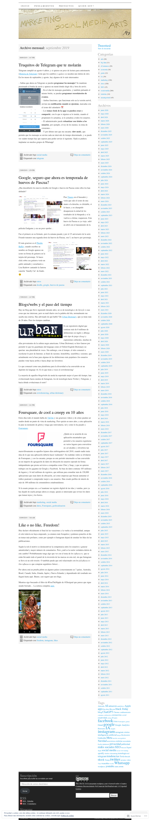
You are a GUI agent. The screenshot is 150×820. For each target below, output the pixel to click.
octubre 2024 (105, 173)
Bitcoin (112, 709)
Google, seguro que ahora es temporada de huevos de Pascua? (53, 180)
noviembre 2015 (106, 520)
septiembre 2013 (106, 607)
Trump (107, 760)
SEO (102, 87)
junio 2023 (104, 219)
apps (100, 709)
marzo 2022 (105, 264)
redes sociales (106, 747)
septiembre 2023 (106, 215)
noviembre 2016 (106, 478)
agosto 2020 (105, 327)
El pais (114, 718)
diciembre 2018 (106, 394)
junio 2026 (104, 110)
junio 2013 (104, 618)
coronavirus (117, 714)
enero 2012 (105, 677)
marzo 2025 (105, 156)
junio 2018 (104, 411)
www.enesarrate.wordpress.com (96, 783)
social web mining (122, 751)
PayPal (100, 744)
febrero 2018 (105, 425)
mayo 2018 (105, 415)
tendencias (113, 756)
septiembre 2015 (106, 527)
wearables (105, 763)
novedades (127, 741)
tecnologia (122, 753)
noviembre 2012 (106, 642)
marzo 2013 (105, 628)
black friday (122, 709)
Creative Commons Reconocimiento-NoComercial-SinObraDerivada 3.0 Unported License (101, 786)
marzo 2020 (105, 345)
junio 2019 (104, 373)
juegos (119, 735)
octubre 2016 (105, 481)
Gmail (100, 725)
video (129, 760)
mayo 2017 (105, 457)
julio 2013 (104, 614)
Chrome (116, 712)
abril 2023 (104, 226)
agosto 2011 (105, 695)
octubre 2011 (105, 688)
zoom (121, 766)
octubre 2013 (105, 604)
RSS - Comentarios (29, 803)
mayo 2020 (105, 338)
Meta (109, 738)
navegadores (122, 738)
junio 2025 (104, 145)
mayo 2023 (105, 222)
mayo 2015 (105, 537)
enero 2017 (105, 471)
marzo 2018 (105, 422)
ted (128, 753)
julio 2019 (104, 369)
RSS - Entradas (28, 801)
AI (106, 706)
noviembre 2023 (106, 208)
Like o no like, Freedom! (39, 525)
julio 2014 (104, 572)
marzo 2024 (105, 194)
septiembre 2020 (106, 324)
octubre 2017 (105, 439)
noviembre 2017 (106, 436)
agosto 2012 (105, 653)
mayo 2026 (105, 113)
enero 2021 (105, 310)
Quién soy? (86, 6)
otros (39, 281)
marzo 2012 (105, 670)
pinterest (106, 744)
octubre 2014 (105, 562)
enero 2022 (105, 271)
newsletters (111, 741)
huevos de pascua (57, 284)
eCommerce (105, 66)
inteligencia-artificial (107, 734)
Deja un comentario (82, 154)
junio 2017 (104, 453)
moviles (115, 738)
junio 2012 (104, 660)
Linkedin (102, 737)
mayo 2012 (105, 663)
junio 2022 (104, 254)
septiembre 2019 (106, 366)
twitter (115, 759)
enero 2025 (105, 163)
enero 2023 (105, 236)
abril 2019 (104, 380)
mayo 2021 (105, 296)
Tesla (122, 756)
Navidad (102, 741)
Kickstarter (125, 735)
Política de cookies (67, 815)
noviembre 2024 (106, 170)
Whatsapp (121, 762)
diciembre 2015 (106, 516)
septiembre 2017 (106, 443)
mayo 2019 (105, 376)
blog (100, 712)
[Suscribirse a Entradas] (21, 801)
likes (56, 640)
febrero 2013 (105, 632)
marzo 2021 (105, 303)
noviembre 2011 (106, 684)
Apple (128, 706)
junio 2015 (104, 534)
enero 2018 (105, 429)
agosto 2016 (105, 488)
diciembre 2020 (106, 313)
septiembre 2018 (106, 404)
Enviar (25, 791)
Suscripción (28, 775)
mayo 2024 (105, 187)
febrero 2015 (105, 548)
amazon (113, 706)
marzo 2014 (105, 586)
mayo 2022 (105, 257)
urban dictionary (57, 392)
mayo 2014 (105, 579)
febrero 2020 (105, 348)
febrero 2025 (105, 159)
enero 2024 (105, 201)
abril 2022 (104, 261)
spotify (101, 753)
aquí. (53, 585)
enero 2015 (105, 551)
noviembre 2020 (106, 317)
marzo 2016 (105, 506)
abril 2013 (104, 625)
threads (127, 756)
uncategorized (105, 97)
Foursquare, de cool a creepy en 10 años (51, 412)
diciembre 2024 (106, 166)
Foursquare (23, 428)
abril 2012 (104, 667)
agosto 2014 (105, 569)
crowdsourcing (43, 392)
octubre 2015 (105, 523)
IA (102, 76)
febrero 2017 (105, 467)
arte (102, 59)
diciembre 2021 (106, 275)
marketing (41, 502)
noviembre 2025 (106, 135)
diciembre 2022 (106, 240)
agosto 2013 (105, 611)
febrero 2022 (105, 268)
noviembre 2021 (106, 278)
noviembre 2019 (106, 359)
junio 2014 (104, 576)
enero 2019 (105, 390)
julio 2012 (104, 656)
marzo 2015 (105, 544)
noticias (119, 741)
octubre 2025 (105, 138)
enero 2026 (105, 128)
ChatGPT (107, 712)
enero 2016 (105, 513)
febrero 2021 (105, 306)
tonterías (104, 94)
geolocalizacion (58, 505)
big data (103, 62)
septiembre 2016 (106, 485)
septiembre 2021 (106, 285)
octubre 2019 (105, 362)
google (46, 284)
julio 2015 (104, 530)
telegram (40, 158)
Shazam (123, 747)
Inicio (25, 6)
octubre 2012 (105, 646)
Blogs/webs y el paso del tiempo (45, 304)
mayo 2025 (105, 149)
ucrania (123, 760)
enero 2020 (105, 352)
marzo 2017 (105, 464)
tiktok (101, 759)
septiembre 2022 (106, 250)
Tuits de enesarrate (104, 48)
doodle (39, 284)
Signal (129, 747)
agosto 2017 (105, 446)
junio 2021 (104, 292)
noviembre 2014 (106, 558)
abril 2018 (104, 418)
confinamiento (125, 712)
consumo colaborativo (104, 715)
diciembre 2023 (106, 205)
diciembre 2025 (106, 131)
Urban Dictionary (69, 316)
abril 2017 (104, 460)
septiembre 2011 (106, 691)
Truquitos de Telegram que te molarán (50, 65)
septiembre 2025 (106, 142)
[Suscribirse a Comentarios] (21, 803)
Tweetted (104, 45)
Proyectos (66, 6)
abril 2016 (104, 502)
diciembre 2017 (106, 432)
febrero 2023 (105, 233)
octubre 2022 (105, 247)
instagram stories (122, 732)
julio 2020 (104, 331)
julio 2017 (104, 450)
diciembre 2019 (106, 355)
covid (124, 715)
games (128, 721)
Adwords (101, 706)
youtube (110, 766)
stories (107, 753)
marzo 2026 (105, 120)
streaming (113, 753)
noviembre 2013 (106, 600)
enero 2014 (105, 593)
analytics (120, 706)
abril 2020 (104, 341)
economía (104, 69)
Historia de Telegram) (28, 73)
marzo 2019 (105, 383)
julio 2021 (104, 289)
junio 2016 (104, 495)
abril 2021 (104, 299)
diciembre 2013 (106, 597)
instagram (49, 640)
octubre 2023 (105, 212)
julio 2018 (104, 408)
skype (99, 751)
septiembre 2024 (106, 177)
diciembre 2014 (106, 555)
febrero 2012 (105, 674)
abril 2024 (104, 191)
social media (42, 154)
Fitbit (116, 721)
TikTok (50, 417)
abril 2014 (104, 583)
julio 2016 (104, 492)
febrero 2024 (105, 198)
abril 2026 (104, 117)
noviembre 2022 (106, 243)
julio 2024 (104, 180)
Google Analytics (122, 725)
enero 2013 (105, 635)
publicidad (125, 744)
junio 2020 (104, 334)
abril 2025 (104, 152)
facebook (105, 720)
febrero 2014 (105, 590)
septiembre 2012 (106, 649)
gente (102, 73)
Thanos (70, 197)
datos (39, 505)
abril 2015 (104, 541)
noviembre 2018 (106, 397)
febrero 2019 (105, 387)
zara (116, 766)
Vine (99, 764)
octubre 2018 (105, 401)
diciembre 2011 (106, 681)
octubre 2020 (105, 320)
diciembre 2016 (106, 474)
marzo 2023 (105, 229)
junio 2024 (104, 184)
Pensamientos (44, 6)
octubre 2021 (105, 282)
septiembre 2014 (106, 565)
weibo (112, 764)
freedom (40, 640)
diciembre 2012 (106, 639)
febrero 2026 (105, 124)
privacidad (115, 744)
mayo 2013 (105, 621)
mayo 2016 (105, 499)
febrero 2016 (105, 509)
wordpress (101, 766)
